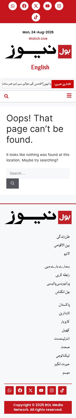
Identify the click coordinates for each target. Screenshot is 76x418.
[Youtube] (47, 6)
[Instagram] (59, 6)
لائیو (67, 254)
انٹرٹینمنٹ (62, 339)
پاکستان (64, 305)
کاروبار (65, 322)
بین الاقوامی (62, 245)
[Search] (12, 183)
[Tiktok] (36, 17)
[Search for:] (37, 173)
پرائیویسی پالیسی (58, 284)
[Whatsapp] (12, 6)
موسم (66, 373)
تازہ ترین (64, 313)
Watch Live (38, 38)
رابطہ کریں (63, 275)
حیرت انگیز (62, 364)
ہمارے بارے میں (57, 267)
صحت (65, 347)
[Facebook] (24, 6)
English (40, 67)
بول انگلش (62, 292)
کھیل (66, 330)
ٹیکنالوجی (63, 356)
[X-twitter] (36, 6)
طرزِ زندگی (63, 237)
